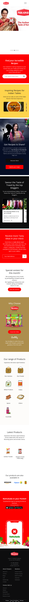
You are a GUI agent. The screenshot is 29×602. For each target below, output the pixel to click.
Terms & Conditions (14, 600)
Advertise (17, 577)
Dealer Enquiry (18, 571)
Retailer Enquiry (18, 573)
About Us (5, 571)
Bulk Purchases (18, 575)
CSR (4, 577)
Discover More (14, 160)
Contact (4, 582)
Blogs (4, 575)
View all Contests (14, 289)
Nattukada (17, 579)
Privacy (7, 600)
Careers (5, 573)
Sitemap (21, 600)
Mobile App (5, 579)
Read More (7, 220)
